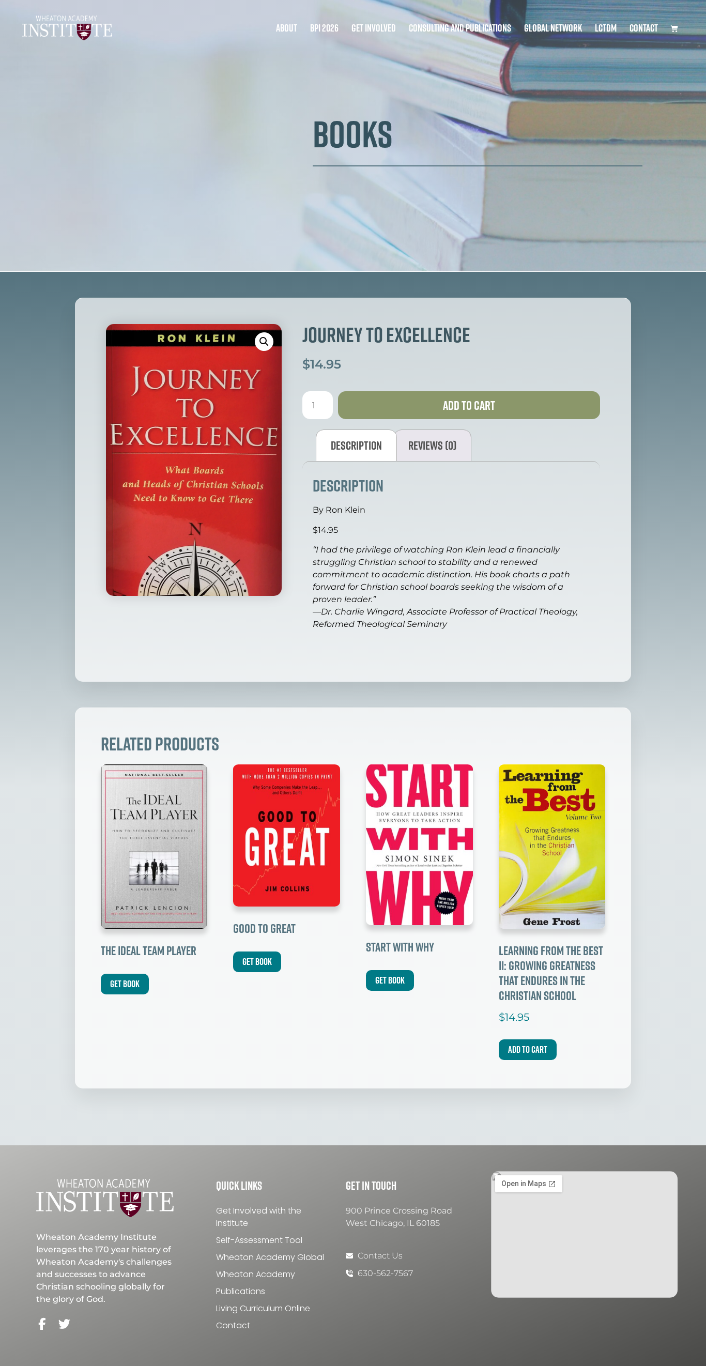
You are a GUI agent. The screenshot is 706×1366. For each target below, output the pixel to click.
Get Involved (373, 28)
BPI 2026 (324, 28)
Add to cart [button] (527, 1049)
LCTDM (606, 28)
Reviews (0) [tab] (432, 445)
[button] (264, 341)
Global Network (553, 28)
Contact (644, 28)
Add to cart (469, 405)
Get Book (125, 983)
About (286, 28)
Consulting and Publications (460, 28)
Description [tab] (356, 445)
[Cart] (674, 28)
